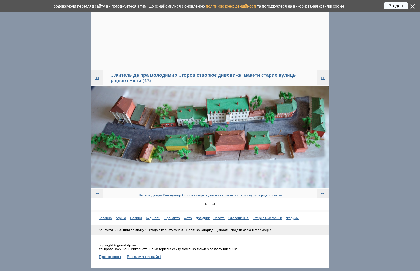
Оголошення (238, 218)
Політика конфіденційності (207, 230)
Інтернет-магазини (267, 218)
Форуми (292, 218)
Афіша (121, 218)
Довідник (203, 218)
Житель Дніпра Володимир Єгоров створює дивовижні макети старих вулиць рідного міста (210, 195)
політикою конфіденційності (231, 6)
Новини (136, 218)
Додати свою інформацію (251, 230)
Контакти (106, 230)
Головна (105, 218)
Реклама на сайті (144, 256)
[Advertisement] (210, 35)
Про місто (172, 218)
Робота (219, 218)
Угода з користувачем (166, 230)
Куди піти (153, 218)
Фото (188, 218)
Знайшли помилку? (130, 230)
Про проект (110, 256)
